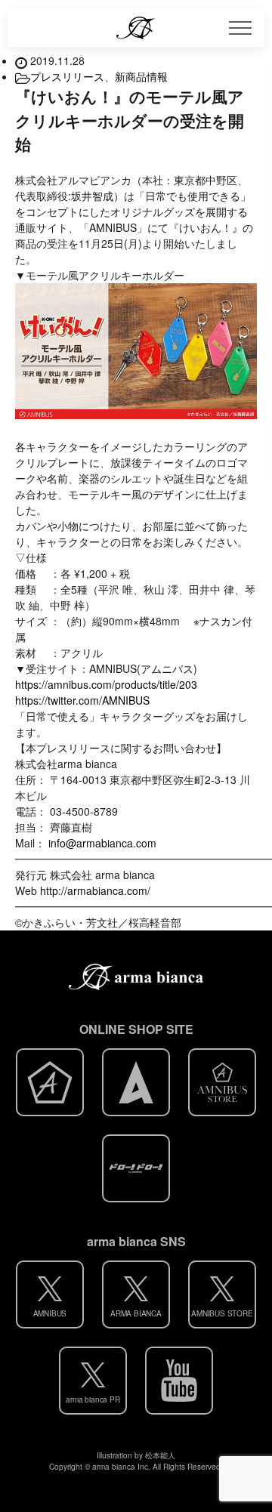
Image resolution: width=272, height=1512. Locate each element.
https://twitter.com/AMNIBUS (82, 700)
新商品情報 (141, 76)
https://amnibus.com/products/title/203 (106, 684)
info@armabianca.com (102, 842)
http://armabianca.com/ (95, 890)
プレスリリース (67, 76)
